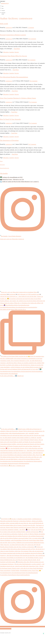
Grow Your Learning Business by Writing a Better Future (18, 98)
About (2, 8)
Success (17, 52)
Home (2, 6)
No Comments (32, 38)
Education (5, 52)
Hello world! (4, 23)
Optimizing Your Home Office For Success (13, 56)
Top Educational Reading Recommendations (14, 77)
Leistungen (3, 10)
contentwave (9, 27)
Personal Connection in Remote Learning (13, 35)
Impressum (2, 164)
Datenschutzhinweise (4, 168)
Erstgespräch (3, 12)
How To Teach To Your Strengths (10, 119)
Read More (17, 48)
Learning (11, 52)
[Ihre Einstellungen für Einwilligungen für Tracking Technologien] (43, 633)
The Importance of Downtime (9, 140)
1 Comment (31, 27)
